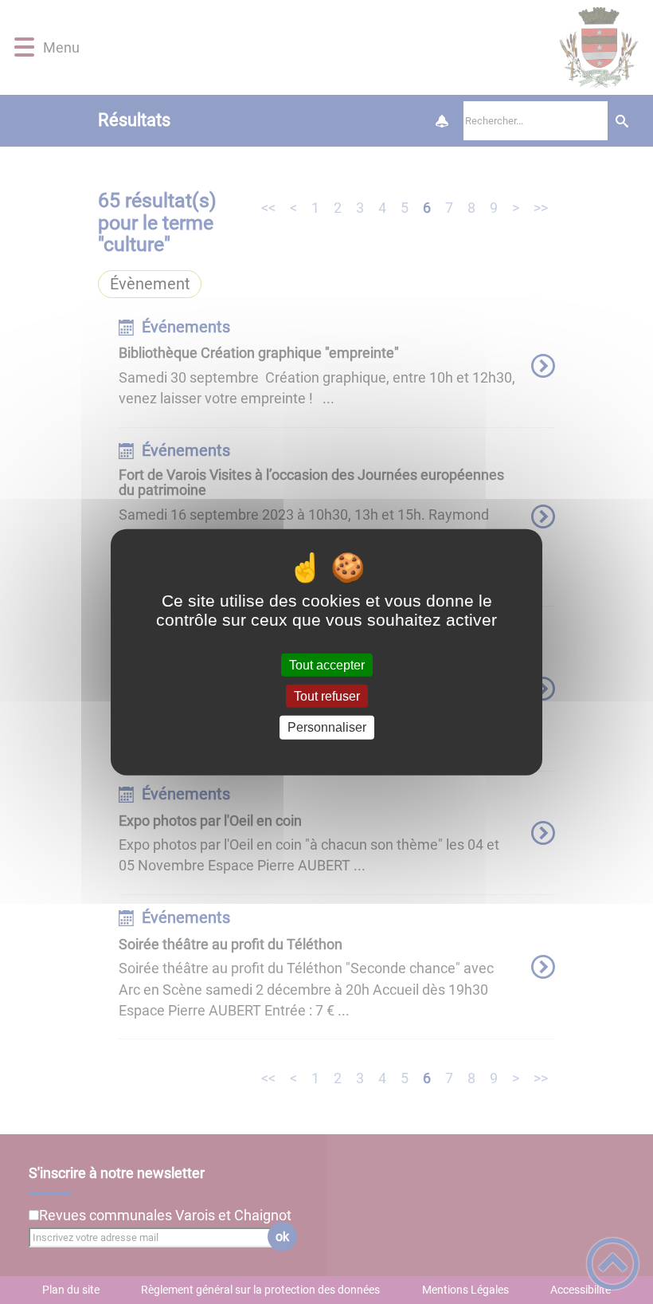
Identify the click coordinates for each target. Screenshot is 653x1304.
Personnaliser (326, 727)
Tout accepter (327, 665)
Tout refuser (327, 696)
